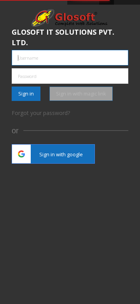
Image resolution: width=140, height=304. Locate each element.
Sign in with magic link (81, 93)
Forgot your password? (41, 113)
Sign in (26, 93)
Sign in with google (61, 154)
